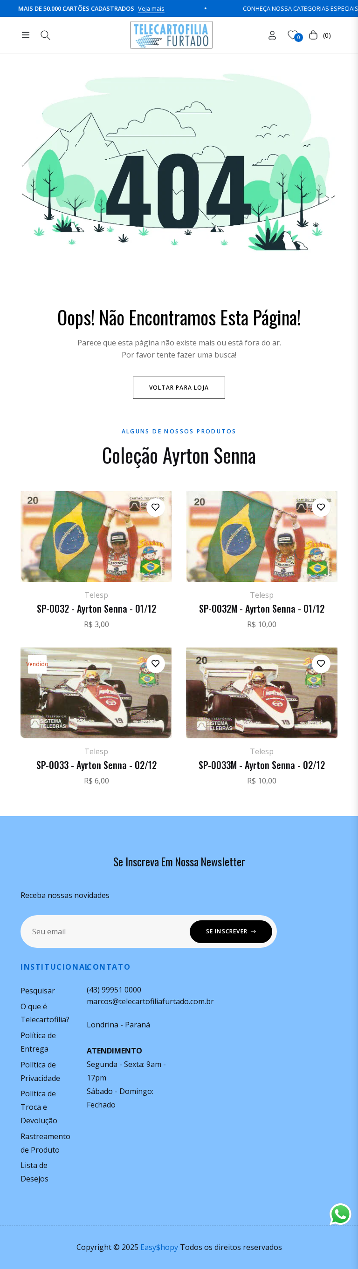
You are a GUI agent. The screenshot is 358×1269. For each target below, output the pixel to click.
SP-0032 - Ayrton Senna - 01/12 (96, 608)
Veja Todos (179, 810)
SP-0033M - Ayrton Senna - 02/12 (262, 764)
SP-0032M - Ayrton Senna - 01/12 (261, 608)
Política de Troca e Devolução (39, 1107)
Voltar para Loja (179, 388)
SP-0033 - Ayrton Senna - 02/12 (96, 764)
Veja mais (131, 8)
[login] (272, 35)
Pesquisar (38, 991)
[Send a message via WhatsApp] (340, 1214)
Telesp (96, 595)
